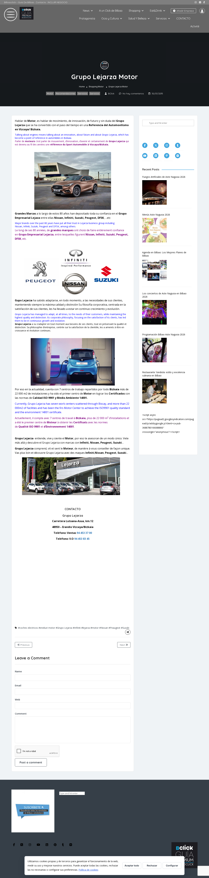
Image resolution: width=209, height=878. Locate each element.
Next (123, 644)
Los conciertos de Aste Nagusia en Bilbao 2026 (164, 295)
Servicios (161, 18)
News (86, 10)
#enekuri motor (47, 627)
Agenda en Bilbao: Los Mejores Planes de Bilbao (164, 254)
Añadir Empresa (185, 10)
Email (18, 685)
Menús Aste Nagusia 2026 (156, 214)
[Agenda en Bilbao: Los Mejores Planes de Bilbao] (156, 271)
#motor (94, 627)
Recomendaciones (65, 93)
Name (18, 671)
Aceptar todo (132, 865)
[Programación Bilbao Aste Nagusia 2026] (156, 350)
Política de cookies (88, 869)
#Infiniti (77, 627)
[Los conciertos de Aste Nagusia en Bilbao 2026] (156, 312)
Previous (25, 644)
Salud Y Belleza (137, 18)
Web (17, 699)
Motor (101, 86)
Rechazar (152, 865)
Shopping (134, 10)
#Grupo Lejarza (64, 627)
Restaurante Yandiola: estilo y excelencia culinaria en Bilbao (163, 374)
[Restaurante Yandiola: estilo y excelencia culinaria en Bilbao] (156, 391)
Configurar (172, 865)
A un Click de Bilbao (110, 10)
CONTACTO (183, 18)
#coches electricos (28, 627)
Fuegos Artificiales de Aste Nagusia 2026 (163, 176)
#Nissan (103, 627)
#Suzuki (125, 627)
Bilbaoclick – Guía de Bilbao (19, 2)
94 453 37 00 (84, 533)
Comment (21, 713)
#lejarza (85, 627)
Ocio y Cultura (110, 18)
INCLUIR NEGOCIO (57, 2)
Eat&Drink (156, 10)
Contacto (41, 2)
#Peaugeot (114, 627)
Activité (194, 26)
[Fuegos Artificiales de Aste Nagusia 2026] (156, 192)
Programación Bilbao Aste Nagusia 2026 (163, 334)
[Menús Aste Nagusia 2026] (156, 230)
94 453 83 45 (81, 539)
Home (82, 86)
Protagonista (87, 18)
